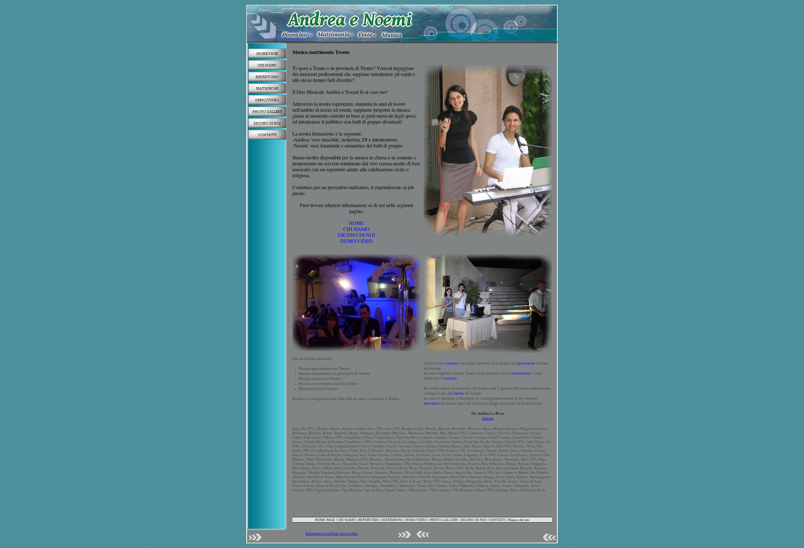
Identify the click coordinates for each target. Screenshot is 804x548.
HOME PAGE (325, 520)
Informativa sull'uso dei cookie (332, 533)
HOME (356, 223)
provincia (526, 363)
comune (451, 363)
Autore (488, 418)
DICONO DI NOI (356, 234)
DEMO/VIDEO (356, 240)
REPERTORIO (368, 520)
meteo (459, 393)
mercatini (432, 403)
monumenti (520, 373)
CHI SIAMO (356, 229)
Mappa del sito (519, 520)
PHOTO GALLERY (444, 520)
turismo (450, 378)
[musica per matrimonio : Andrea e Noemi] (267, 53)
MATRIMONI (392, 520)
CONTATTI (497, 520)
